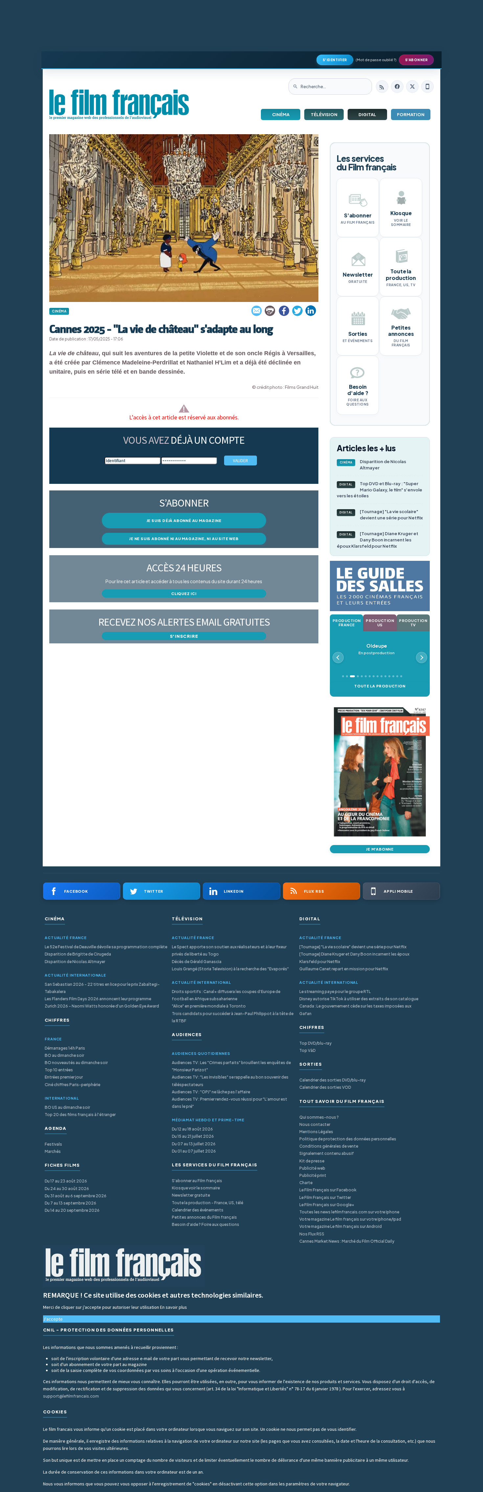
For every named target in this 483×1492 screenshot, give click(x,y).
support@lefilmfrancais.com (71, 1396)
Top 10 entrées (59, 1069)
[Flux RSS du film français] (382, 86)
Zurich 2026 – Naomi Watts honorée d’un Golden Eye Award (102, 1006)
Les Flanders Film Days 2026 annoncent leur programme (98, 998)
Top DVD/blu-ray (315, 1043)
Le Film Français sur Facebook (327, 1189)
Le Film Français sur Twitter (325, 1197)
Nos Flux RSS (311, 1233)
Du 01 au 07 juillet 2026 (194, 1151)
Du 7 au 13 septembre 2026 (70, 1203)
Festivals (53, 1144)
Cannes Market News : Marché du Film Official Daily (346, 1241)
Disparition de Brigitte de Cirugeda (78, 954)
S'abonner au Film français (197, 1180)
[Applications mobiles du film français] (427, 86)
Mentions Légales (316, 1131)
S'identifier (335, 60)
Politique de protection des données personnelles (347, 1138)
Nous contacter (314, 1124)
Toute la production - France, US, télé (207, 1202)
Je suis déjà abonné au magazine (184, 520)
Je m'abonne (380, 849)
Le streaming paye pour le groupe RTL (335, 991)
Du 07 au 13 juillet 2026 (194, 1143)
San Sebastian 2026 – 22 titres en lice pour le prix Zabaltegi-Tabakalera (102, 988)
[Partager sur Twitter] (297, 310)
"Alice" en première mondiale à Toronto (209, 1006)
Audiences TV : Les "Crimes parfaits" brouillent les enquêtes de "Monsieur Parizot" (231, 1066)
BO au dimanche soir (64, 1055)
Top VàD (307, 1050)
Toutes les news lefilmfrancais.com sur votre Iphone (349, 1211)
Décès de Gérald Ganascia (196, 961)
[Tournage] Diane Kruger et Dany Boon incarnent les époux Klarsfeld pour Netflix (377, 540)
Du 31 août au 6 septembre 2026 (75, 1195)
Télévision (324, 114)
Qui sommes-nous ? (319, 1117)
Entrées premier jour (64, 1077)
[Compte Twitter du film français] (412, 86)
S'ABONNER (416, 60)
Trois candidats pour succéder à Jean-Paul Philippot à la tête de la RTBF (232, 1017)
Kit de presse (311, 1160)
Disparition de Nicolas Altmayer (373, 464)
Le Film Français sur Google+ (326, 1204)
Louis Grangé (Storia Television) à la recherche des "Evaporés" (230, 968)
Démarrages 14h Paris (65, 1048)
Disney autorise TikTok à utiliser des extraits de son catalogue (358, 998)
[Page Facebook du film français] (397, 86)
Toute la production (379, 686)
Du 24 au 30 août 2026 (67, 1188)
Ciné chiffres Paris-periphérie (72, 1084)
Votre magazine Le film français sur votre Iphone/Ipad (350, 1219)
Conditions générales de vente (328, 1146)
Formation (411, 114)
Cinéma (280, 114)
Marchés (53, 1151)
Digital (367, 114)
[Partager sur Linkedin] (311, 310)
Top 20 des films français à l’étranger (80, 1114)
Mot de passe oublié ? (376, 60)
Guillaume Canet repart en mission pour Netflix (343, 968)
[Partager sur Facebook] (284, 310)
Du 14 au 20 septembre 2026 (72, 1210)
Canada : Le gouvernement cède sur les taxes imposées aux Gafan (355, 1010)
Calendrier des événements (197, 1209)
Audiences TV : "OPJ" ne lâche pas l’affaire (211, 1091)
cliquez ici (183, 593)
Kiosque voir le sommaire (196, 1187)
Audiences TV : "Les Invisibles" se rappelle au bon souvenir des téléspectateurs (230, 1081)
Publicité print (312, 1175)
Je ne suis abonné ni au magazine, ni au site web (183, 538)
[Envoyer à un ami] (257, 310)
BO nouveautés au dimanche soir (76, 1062)
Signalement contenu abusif (326, 1153)
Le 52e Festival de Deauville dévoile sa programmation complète (106, 946)
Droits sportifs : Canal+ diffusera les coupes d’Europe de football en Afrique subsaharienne (226, 995)
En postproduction (376, 649)
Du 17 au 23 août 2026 (66, 1181)
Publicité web (312, 1168)
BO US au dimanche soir (67, 1107)
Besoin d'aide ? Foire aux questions (205, 1224)
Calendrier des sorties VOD (325, 1087)
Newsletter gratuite (191, 1195)
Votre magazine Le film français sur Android (340, 1226)
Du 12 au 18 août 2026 (192, 1129)
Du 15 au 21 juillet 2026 (193, 1136)
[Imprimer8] (270, 310)
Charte (305, 1182)
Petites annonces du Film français (204, 1217)
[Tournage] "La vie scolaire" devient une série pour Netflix (381, 514)
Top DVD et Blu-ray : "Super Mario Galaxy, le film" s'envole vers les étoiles (379, 490)
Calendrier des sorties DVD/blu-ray (332, 1080)
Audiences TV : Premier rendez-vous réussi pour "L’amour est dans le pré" (229, 1103)
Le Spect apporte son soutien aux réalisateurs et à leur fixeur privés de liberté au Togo (229, 950)
